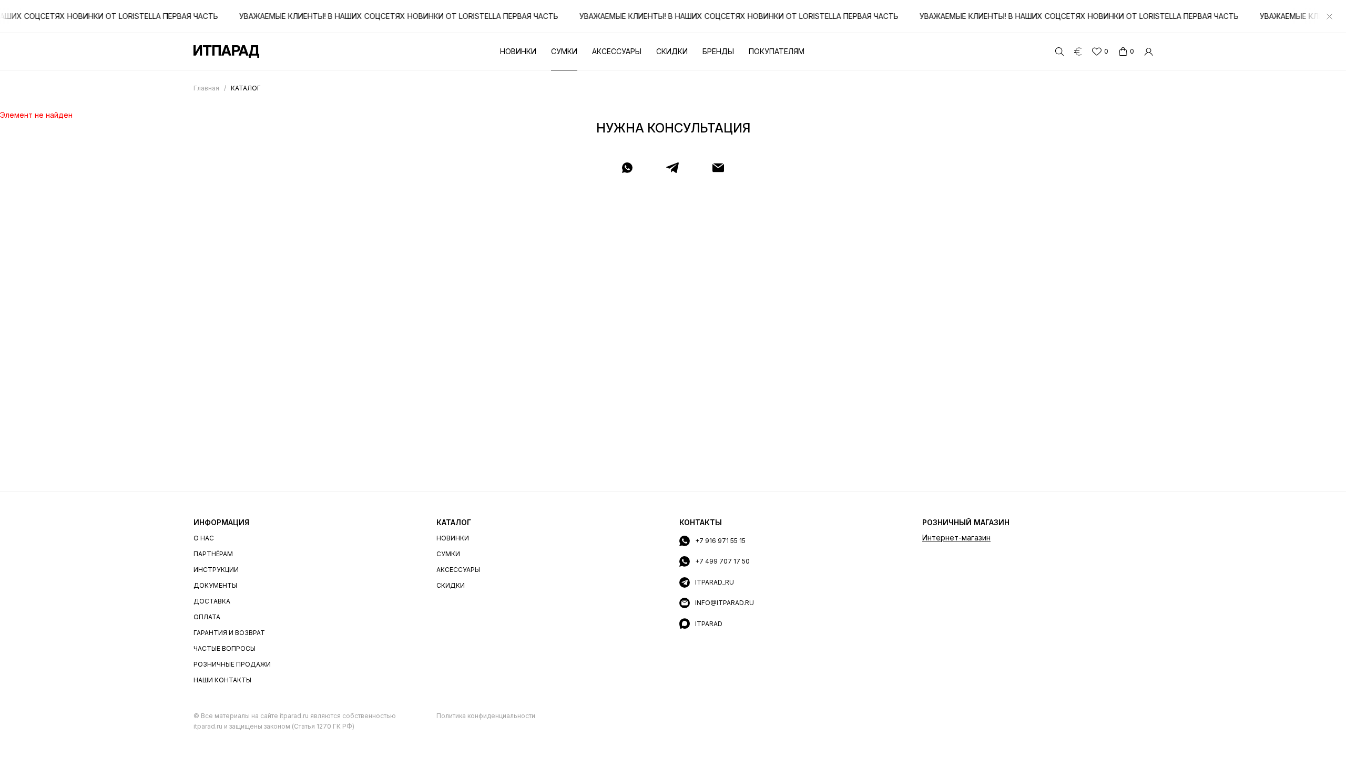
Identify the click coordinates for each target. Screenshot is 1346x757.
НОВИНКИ (452, 538)
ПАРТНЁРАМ (213, 554)
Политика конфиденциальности (485, 716)
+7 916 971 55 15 (720, 541)
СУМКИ (448, 554)
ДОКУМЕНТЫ (215, 585)
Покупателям (776, 51)
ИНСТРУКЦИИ (216, 570)
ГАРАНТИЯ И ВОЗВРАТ (229, 633)
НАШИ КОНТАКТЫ (222, 680)
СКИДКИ (450, 585)
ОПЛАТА (206, 617)
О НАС (203, 538)
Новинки (518, 51)
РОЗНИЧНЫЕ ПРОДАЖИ (232, 664)
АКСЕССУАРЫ (458, 570)
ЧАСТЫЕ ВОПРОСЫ (224, 648)
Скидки (672, 51)
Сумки (564, 51)
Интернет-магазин (956, 537)
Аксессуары (616, 51)
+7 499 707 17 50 (722, 561)
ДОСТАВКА (211, 601)
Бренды (718, 51)
